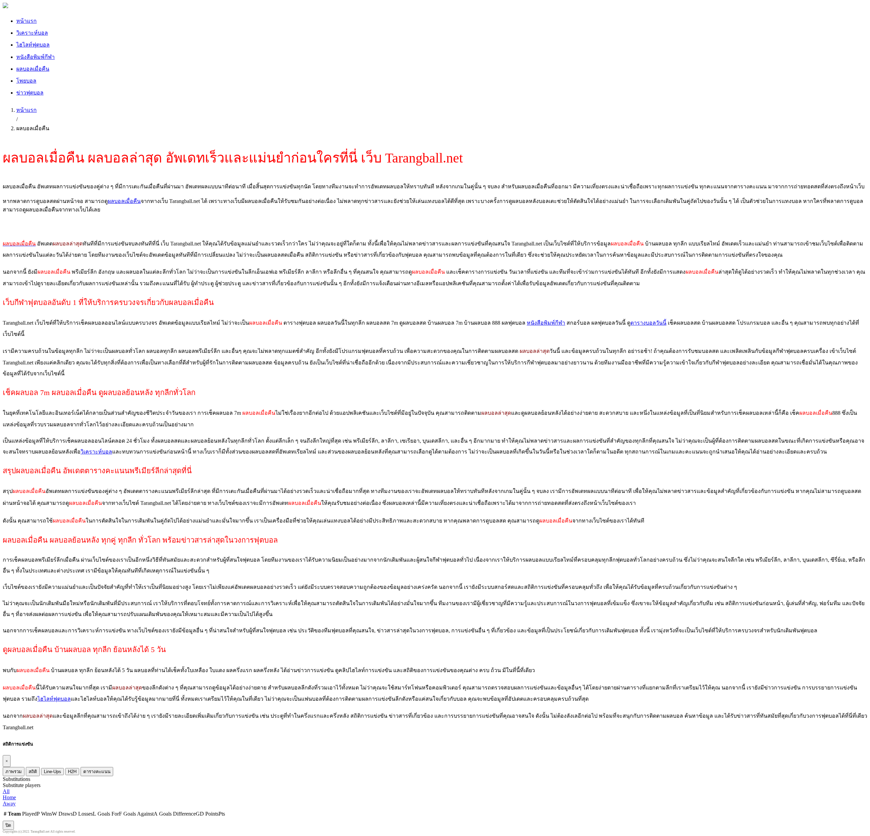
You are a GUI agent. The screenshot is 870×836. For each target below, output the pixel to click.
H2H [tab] (72, 771)
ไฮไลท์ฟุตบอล (33, 45)
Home (9, 797)
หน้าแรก (26, 21)
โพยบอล (26, 81)
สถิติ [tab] (33, 771)
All (6, 791)
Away (9, 803)
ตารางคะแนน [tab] (96, 771)
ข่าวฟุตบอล (30, 93)
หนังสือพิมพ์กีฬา (35, 57)
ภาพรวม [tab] (13, 771)
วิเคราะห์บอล (32, 33)
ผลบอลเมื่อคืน (32, 69)
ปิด (8, 825)
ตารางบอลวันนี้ (648, 323)
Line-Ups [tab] (52, 771)
